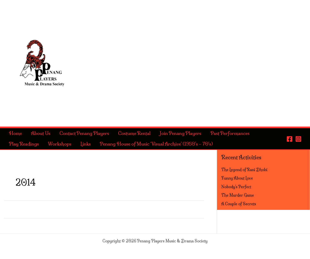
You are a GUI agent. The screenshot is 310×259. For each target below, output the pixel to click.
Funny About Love (237, 178)
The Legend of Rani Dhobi (244, 169)
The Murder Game (237, 195)
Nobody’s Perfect (236, 186)
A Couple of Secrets (238, 203)
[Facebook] (289, 139)
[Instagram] (298, 139)
